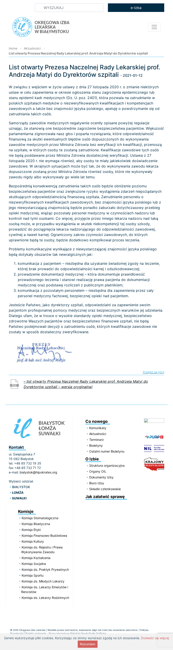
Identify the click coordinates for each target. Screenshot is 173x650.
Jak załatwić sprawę (105, 496)
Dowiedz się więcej (155, 638)
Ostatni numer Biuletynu (106, 451)
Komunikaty (97, 428)
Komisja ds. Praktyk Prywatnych (45, 569)
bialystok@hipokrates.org (38, 472)
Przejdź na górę (153, 372)
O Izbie (92, 459)
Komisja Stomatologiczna (40, 518)
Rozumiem (87, 644)
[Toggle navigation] (154, 27)
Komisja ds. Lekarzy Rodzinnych (45, 598)
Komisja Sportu (32, 575)
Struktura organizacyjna (107, 465)
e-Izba (136, 7)
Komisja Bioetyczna (36, 524)
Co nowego (96, 421)
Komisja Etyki (31, 530)
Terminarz (96, 440)
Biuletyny (96, 445)
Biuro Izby (96, 483)
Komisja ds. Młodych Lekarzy (43, 581)
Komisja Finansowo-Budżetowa (44, 535)
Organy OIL (97, 471)
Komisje (26, 511)
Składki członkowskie (105, 489)
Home (13, 48)
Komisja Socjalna (34, 564)
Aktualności (32, 48)
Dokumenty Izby (101, 477)
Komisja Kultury (33, 541)
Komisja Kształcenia (36, 558)
